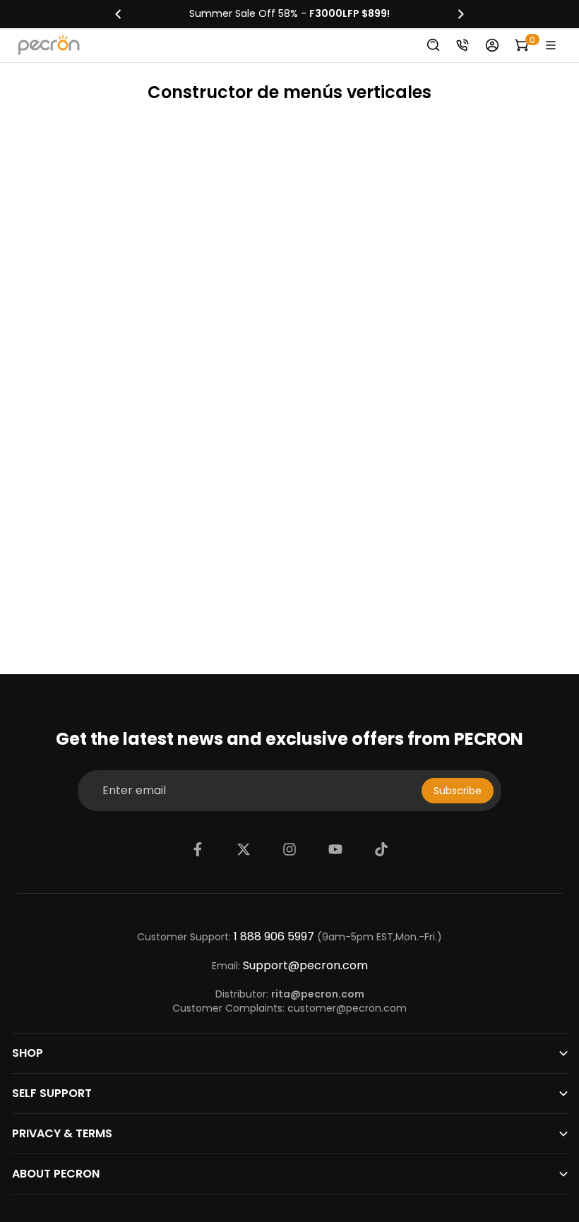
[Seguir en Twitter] (244, 849)
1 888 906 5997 (274, 937)
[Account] (492, 45)
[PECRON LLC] (289, 14)
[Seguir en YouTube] (335, 849)
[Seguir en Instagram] (289, 849)
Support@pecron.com (305, 966)
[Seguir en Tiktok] (381, 849)
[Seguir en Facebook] (198, 849)
